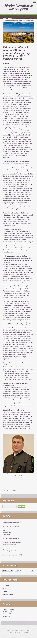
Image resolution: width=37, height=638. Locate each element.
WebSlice (24, 630)
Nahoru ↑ (27, 632)
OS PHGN (5, 585)
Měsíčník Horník (7, 594)
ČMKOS (4, 588)
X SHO (4, 591)
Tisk (29, 630)
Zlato (14, 570)
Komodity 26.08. (5, 570)
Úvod (4, 18)
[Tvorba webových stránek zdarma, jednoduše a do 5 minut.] (20, 630)
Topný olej (33, 570)
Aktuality (10, 18)
